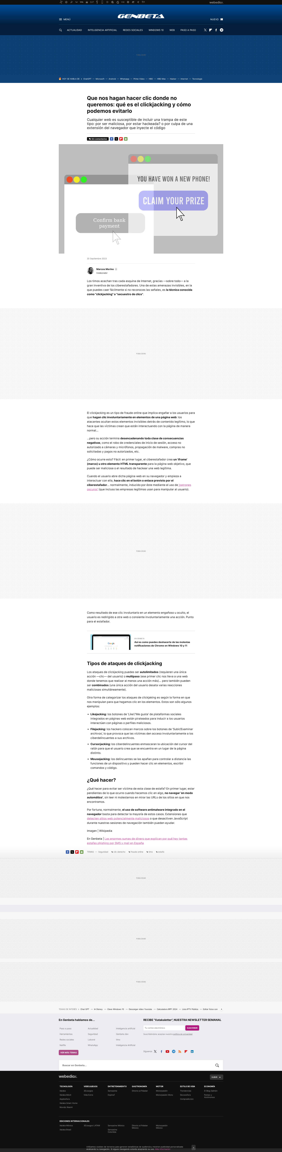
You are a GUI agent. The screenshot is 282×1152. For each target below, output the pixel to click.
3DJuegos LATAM (92, 1125)
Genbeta (141, 16)
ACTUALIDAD (74, 30)
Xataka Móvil (65, 1095)
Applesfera (65, 1099)
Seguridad (103, 852)
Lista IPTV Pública (190, 1009)
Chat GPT (85, 1009)
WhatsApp (93, 1045)
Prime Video (139, 79)
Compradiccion (187, 1099)
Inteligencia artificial (125, 1028)
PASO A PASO (188, 30)
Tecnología (197, 79)
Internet (184, 79)
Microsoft (100, 79)
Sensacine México (116, 1125)
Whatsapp (124, 79)
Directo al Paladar (140, 1091)
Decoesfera (185, 1095)
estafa (161, 852)
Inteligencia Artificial (125, 1045)
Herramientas (66, 1034)
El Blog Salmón (211, 1091)
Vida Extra (88, 1095)
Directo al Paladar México (140, 1126)
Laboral (91, 1039)
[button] (106, 269)
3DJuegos (88, 1091)
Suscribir (192, 1028)
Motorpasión (162, 1091)
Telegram (221, 30)
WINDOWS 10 (156, 30)
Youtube (167, 1051)
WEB (172, 30)
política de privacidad (182, 1034)
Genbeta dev (122, 1034)
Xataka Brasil (65, 1129)
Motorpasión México (162, 1126)
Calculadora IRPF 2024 (167, 1009)
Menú (66, 19)
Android (112, 79)
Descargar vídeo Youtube (141, 1009)
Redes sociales (67, 1039)
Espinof (111, 1095)
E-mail (125, 139)
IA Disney (98, 1009)
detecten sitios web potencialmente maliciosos (118, 818)
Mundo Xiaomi (66, 1107)
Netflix (63, 1045)
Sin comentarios (99, 139)
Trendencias (185, 1091)
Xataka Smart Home (69, 1103)
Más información (162, 1149)
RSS (179, 1051)
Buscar (217, 1065)
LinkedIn (192, 1051)
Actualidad (93, 1028)
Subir (214, 1077)
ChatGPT (87, 79)
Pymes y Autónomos (209, 1096)
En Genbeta (139, 639)
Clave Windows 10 (116, 1009)
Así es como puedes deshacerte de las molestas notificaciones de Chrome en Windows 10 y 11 (162, 644)
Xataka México (66, 1125)
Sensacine (112, 1091)
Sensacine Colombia (112, 1130)
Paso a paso (65, 1028)
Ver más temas (68, 1052)
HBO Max (161, 79)
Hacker (173, 79)
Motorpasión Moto (164, 1095)
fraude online (137, 852)
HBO (151, 79)
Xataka (63, 1091)
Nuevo (214, 19)
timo (151, 852)
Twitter (205, 30)
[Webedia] (68, 1076)
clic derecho (119, 852)
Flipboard (210, 30)
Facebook (216, 30)
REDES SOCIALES (133, 30)
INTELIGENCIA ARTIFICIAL (102, 30)
